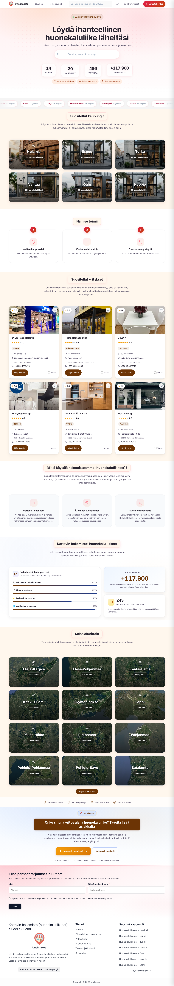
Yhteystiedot (81, 939)
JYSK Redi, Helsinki (23, 337)
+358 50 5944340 (22, 442)
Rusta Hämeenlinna (76, 337)
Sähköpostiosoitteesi (99, 884)
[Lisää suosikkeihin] (54, 310)
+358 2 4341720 (75, 442)
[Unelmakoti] (39, 939)
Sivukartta (80, 953)
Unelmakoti (39, 947)
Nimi (12, 884)
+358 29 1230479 (22, 366)
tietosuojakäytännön (103, 898)
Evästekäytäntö (83, 943)
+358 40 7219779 (128, 442)
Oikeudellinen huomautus (88, 934)
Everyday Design (21, 413)
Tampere (124, 424)
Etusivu (79, 929)
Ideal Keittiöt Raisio (76, 413)
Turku (69, 424)
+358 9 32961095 (75, 366)
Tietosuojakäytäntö (85, 948)
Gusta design (125, 413)
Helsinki (123, 348)
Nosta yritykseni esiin (73, 851)
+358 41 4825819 (128, 366)
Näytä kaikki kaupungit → (142, 971)
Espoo (16, 348)
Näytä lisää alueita (87, 791)
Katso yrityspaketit (105, 851)
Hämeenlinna (72, 348)
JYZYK (122, 337)
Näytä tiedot (20, 373)
